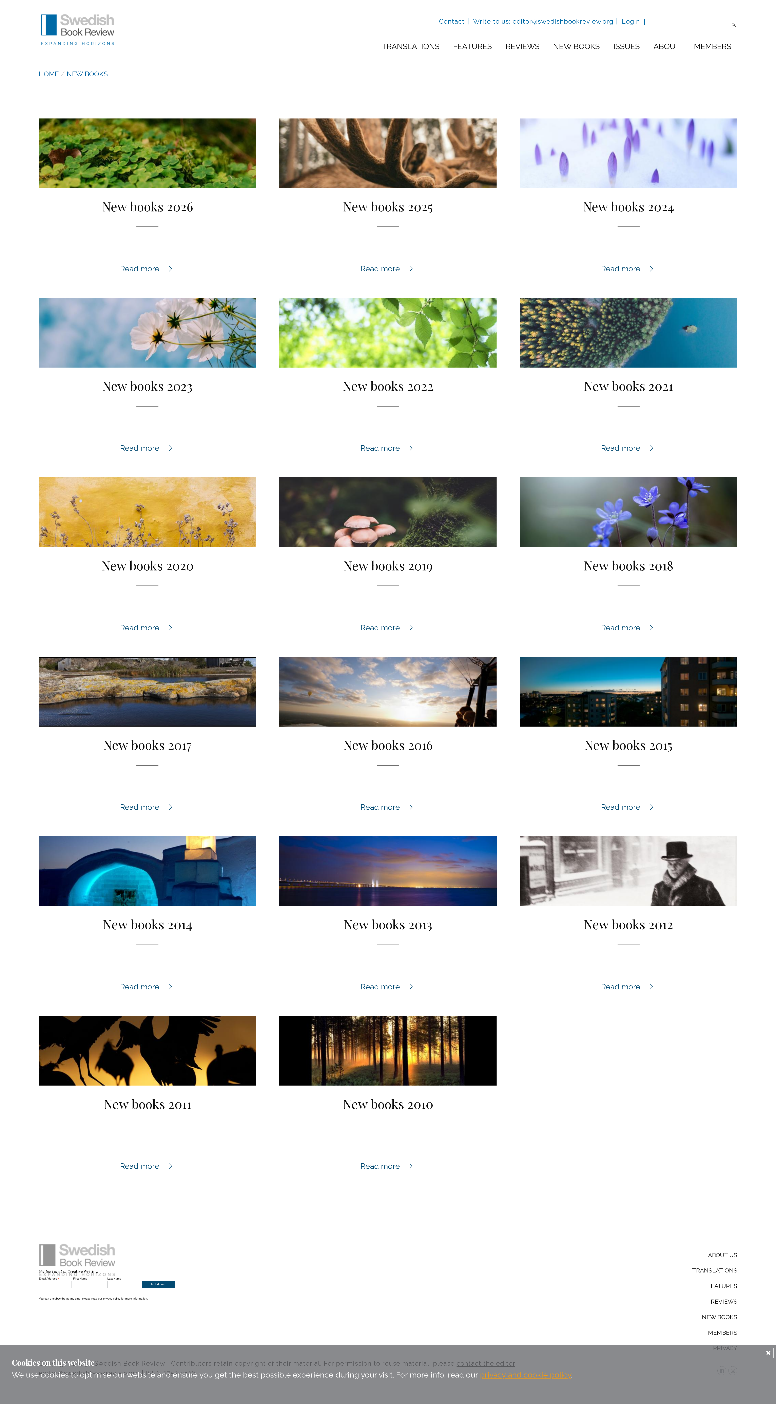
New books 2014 (147, 924)
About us (722, 1255)
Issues (627, 46)
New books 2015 (628, 744)
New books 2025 (388, 206)
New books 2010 (388, 1103)
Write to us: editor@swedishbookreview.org (543, 21)
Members (712, 46)
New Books (719, 1317)
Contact (452, 21)
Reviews (523, 46)
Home (49, 74)
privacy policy (111, 1298)
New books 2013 (388, 924)
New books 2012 (628, 924)
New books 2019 (388, 565)
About (667, 46)
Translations (411, 46)
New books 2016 (388, 744)
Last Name (114, 1278)
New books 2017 (147, 744)
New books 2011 (147, 1103)
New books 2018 (628, 565)
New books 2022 (388, 385)
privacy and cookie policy (525, 1374)
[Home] (77, 1262)
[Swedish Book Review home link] (77, 31)
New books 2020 (147, 565)
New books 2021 (628, 385)
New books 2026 (147, 206)
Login (631, 21)
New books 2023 (147, 385)
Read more (147, 268)
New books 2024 (628, 206)
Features (472, 46)
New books (576, 46)
